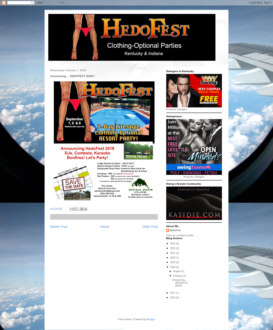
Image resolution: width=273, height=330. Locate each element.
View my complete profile (179, 235)
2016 (173, 297)
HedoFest (175, 230)
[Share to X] (78, 209)
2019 (173, 262)
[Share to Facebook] (82, 209)
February (178, 275)
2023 (173, 243)
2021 (173, 253)
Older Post (150, 227)
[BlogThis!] (75, 209)
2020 (173, 257)
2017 (173, 293)
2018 (173, 267)
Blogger (151, 319)
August (177, 271)
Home (104, 227)
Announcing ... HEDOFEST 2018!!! (180, 283)
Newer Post (58, 227)
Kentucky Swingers (176, 109)
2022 (173, 248)
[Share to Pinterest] (85, 209)
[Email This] (71, 209)
